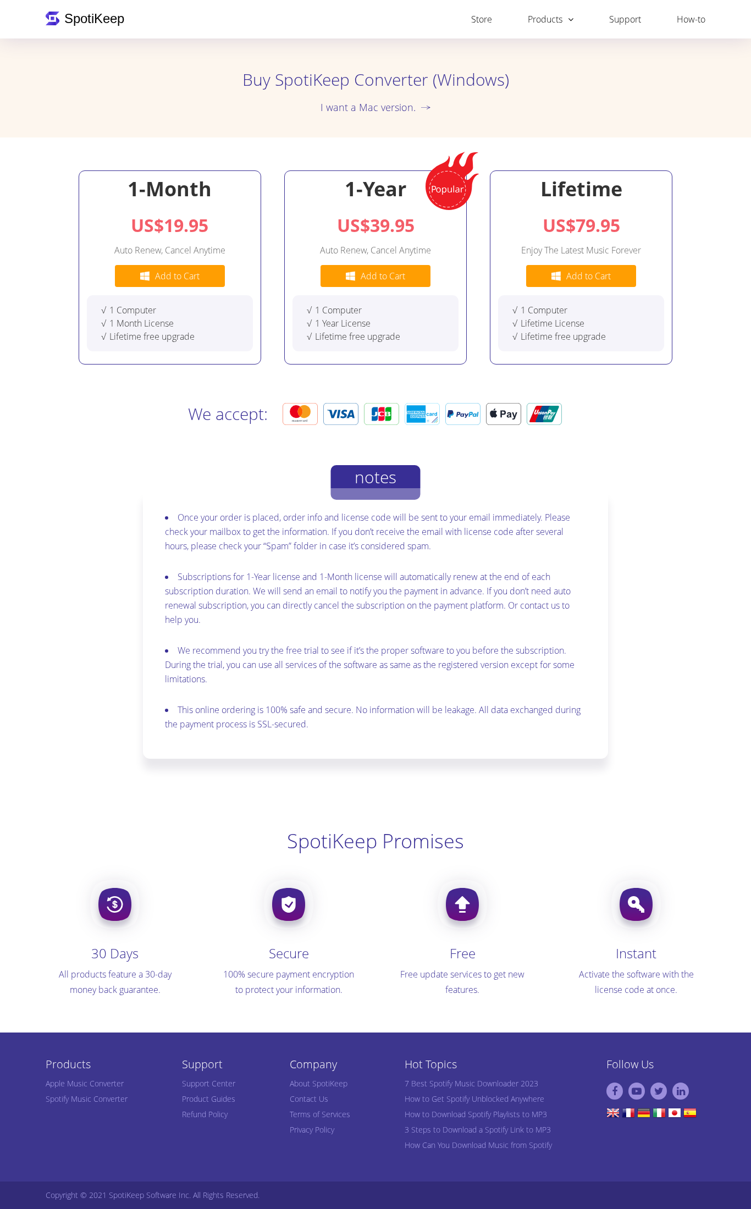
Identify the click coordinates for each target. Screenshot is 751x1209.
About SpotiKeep (318, 1083)
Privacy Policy (312, 1129)
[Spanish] (690, 1115)
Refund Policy (205, 1114)
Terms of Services (320, 1114)
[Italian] (659, 1115)
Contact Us (309, 1099)
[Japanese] (674, 1115)
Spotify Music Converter (87, 1099)
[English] (613, 1115)
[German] (643, 1115)
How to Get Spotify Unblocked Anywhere (474, 1099)
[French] (628, 1115)
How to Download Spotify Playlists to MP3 (476, 1114)
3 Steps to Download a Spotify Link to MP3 (478, 1129)
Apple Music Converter (85, 1083)
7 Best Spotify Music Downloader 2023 (471, 1083)
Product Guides (208, 1099)
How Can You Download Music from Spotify (478, 1145)
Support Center (208, 1083)
